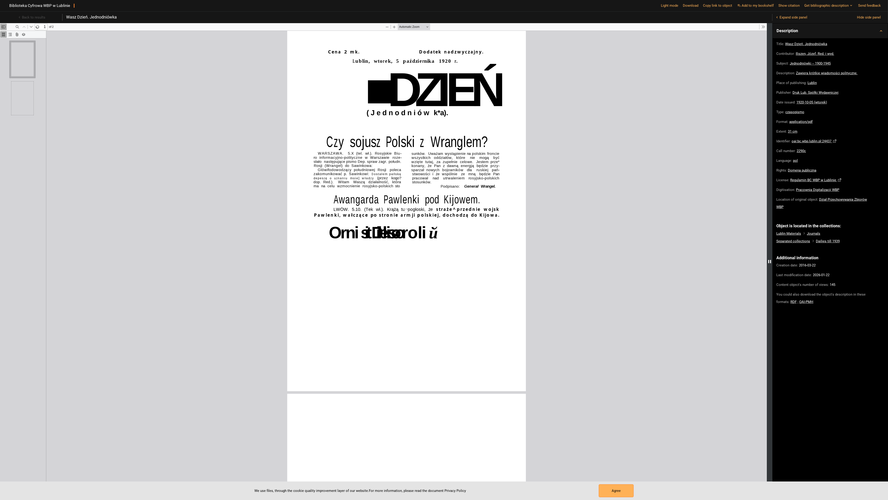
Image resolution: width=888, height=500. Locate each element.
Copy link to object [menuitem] (717, 5)
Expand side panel (793, 17)
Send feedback (869, 5)
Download (690, 5)
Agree (616, 491)
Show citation (789, 5)
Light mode (669, 5)
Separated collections (793, 241)
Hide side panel (869, 17)
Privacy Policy (455, 491)
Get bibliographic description (826, 5)
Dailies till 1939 (828, 241)
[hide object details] (769, 261)
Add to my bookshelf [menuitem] (758, 5)
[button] (830, 30)
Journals (813, 233)
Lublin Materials (788, 233)
